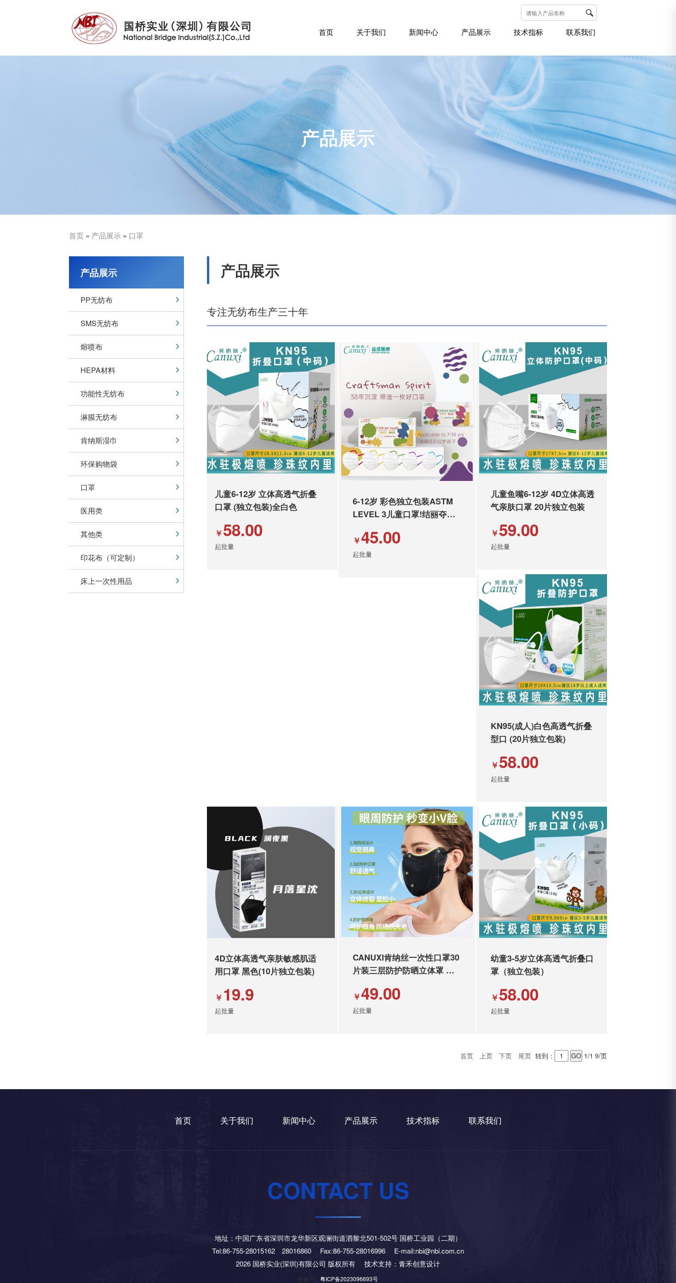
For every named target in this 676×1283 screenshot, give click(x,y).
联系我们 (581, 32)
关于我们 (371, 32)
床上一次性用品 (106, 581)
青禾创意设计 (419, 1263)
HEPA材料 (97, 370)
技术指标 (528, 32)
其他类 (91, 534)
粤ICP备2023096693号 (349, 1279)
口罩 (136, 235)
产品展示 (476, 32)
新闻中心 (423, 32)
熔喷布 (91, 346)
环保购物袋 (98, 463)
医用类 (91, 510)
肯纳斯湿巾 (98, 440)
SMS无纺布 (99, 323)
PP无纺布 (96, 299)
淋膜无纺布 (98, 417)
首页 (326, 32)
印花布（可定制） (109, 557)
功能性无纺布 (102, 393)
